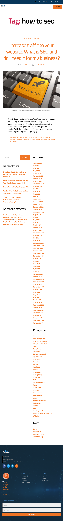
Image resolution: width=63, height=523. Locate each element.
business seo (13, 137)
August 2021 (37, 258)
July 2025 (36, 189)
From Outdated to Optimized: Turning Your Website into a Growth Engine (15, 181)
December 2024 (38, 207)
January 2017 (37, 318)
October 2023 (37, 230)
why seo (14, 141)
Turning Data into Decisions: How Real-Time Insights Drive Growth (16, 192)
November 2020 (38, 282)
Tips (34, 408)
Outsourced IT (37, 387)
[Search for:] (11, 158)
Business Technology (40, 341)
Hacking (35, 364)
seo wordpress (31, 139)
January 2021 (37, 276)
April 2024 (36, 222)
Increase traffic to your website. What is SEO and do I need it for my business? (31, 51)
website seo (44, 139)
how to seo (28, 137)
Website (36, 39)
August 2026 (37, 163)
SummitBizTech (26, 65)
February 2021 (38, 274)
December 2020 (38, 279)
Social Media (28, 39)
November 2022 (38, 245)
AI (33, 336)
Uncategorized (38, 411)
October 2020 (37, 284)
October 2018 (37, 307)
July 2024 (36, 217)
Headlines (36, 367)
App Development (39, 338)
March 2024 (37, 225)
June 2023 (36, 240)
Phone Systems (38, 393)
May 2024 (36, 220)
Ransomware (37, 395)
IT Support (36, 377)
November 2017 (38, 310)
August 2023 (37, 235)
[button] (50, 6)
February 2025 (38, 202)
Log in (35, 429)
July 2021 (36, 261)
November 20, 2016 (40, 65)
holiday (35, 369)
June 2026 (36, 168)
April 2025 (36, 196)
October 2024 (37, 209)
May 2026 (36, 171)
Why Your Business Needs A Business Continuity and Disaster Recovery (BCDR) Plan (15, 221)
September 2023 (38, 233)
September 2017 (38, 312)
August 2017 (37, 315)
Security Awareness (39, 400)
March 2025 (37, 199)
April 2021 (36, 269)
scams (35, 398)
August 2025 (37, 186)
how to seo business (36, 137)
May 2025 (36, 194)
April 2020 (36, 297)
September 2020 (38, 287)
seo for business (22, 139)
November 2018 (38, 305)
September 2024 (38, 212)
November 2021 (38, 253)
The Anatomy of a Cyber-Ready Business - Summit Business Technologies (13, 217)
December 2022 (38, 243)
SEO (16, 139)
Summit (35, 405)
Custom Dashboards (39, 354)
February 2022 (38, 248)
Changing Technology (40, 343)
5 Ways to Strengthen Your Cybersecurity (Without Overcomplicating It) (12, 199)
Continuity (36, 351)
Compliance (37, 349)
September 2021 (38, 256)
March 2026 (37, 173)
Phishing (36, 390)
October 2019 (37, 302)
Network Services (39, 382)
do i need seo (20, 137)
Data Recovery (38, 362)
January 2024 (37, 227)
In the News (37, 372)
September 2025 (38, 183)
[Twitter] (8, 466)
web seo (38, 139)
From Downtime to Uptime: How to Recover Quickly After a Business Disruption (14, 174)
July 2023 (36, 238)
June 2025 (36, 191)
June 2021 (36, 263)
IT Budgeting (37, 374)
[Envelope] (16, 466)
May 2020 (36, 294)
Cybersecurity (37, 356)
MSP (34, 380)
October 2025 (37, 181)
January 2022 (37, 251)
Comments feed (38, 434)
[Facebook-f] (4, 466)
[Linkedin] (12, 466)
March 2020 (37, 300)
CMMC (35, 346)
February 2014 (38, 323)
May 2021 (36, 266)
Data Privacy (37, 359)
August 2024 (37, 214)
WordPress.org (38, 436)
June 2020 (36, 292)
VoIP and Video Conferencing (42, 413)
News (35, 385)
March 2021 (37, 271)
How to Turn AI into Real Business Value (16, 187)
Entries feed (37, 431)
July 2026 (36, 165)
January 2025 (37, 204)
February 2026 (38, 176)
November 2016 (38, 320)
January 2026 (37, 178)
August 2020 (37, 289)
